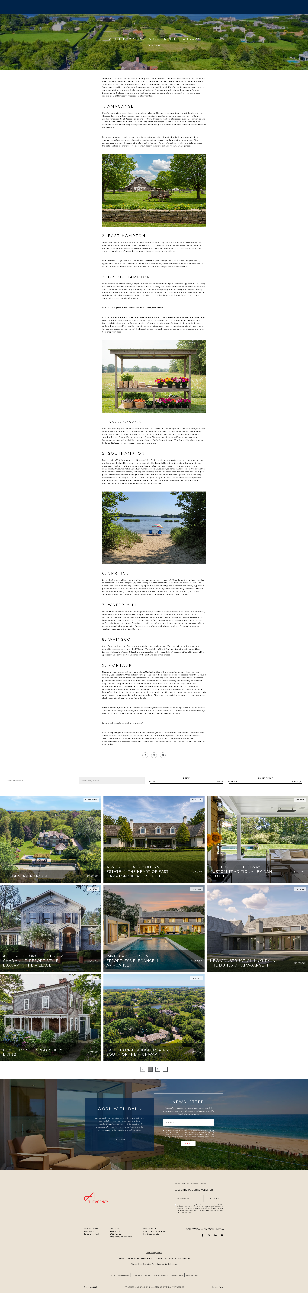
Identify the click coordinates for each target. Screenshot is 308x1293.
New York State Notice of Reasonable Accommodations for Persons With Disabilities (154, 1258)
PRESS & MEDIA (177, 1275)
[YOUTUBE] (222, 1235)
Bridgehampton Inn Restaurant (125, 323)
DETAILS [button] (90, 877)
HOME (112, 1275)
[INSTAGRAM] (209, 1235)
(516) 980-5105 (90, 1231)
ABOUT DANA (124, 1275)
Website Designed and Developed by (154, 1287)
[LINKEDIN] (215, 1235)
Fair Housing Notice (154, 1253)
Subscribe (215, 1198)
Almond (105, 317)
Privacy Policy (174, 1138)
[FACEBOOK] (203, 1235)
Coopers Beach (169, 472)
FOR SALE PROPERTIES (141, 1275)
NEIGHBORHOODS (160, 1275)
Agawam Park (183, 474)
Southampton (127, 460)
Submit (188, 1143)
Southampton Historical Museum (159, 466)
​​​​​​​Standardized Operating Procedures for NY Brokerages (154, 1264)
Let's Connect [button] (120, 1139)
